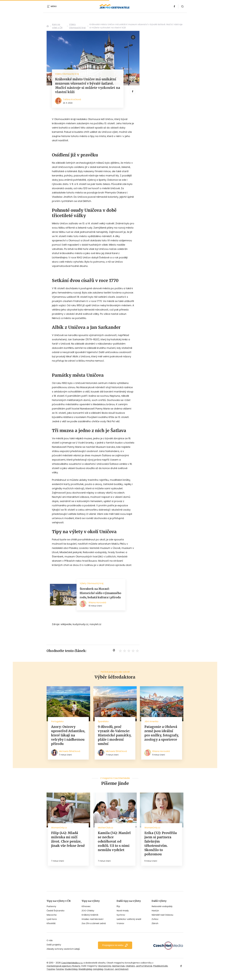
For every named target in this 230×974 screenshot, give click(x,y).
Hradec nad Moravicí (92, 919)
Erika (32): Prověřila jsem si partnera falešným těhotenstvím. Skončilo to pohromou (160, 843)
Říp (118, 906)
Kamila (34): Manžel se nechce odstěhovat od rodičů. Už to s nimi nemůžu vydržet (114, 841)
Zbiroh (155, 923)
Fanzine (60, 969)
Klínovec (86, 906)
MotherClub (118, 965)
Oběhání (130, 965)
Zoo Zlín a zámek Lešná (94, 923)
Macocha (51, 914)
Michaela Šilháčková (69, 751)
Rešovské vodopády (162, 906)
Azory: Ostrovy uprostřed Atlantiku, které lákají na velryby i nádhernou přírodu (68, 735)
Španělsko (103, 721)
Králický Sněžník (90, 914)
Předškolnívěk (160, 965)
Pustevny (51, 906)
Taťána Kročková (72, 99)
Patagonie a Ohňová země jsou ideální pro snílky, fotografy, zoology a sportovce (161, 733)
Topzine (51, 969)
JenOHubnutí (121, 969)
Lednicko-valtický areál (129, 919)
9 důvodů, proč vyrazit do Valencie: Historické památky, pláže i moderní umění (114, 735)
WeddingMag (85, 969)
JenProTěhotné (144, 965)
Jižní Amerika (151, 721)
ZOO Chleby (88, 910)
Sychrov (121, 914)
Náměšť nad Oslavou (162, 914)
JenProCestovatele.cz (48, 26)
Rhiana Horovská (161, 751)
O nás (50, 940)
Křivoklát (51, 923)
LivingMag (98, 969)
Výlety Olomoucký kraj (77, 26)
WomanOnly (104, 965)
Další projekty (54, 944)
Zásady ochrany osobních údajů (63, 948)
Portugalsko (57, 721)
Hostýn (155, 910)
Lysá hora (52, 919)
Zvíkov (155, 919)
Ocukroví (109, 969)
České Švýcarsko (55, 910)
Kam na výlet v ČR (57, 26)
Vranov (120, 923)
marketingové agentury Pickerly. (64, 965)
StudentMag (71, 969)
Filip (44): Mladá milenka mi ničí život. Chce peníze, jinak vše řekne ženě (68, 839)
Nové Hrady (123, 910)
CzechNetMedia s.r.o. (72, 962)
